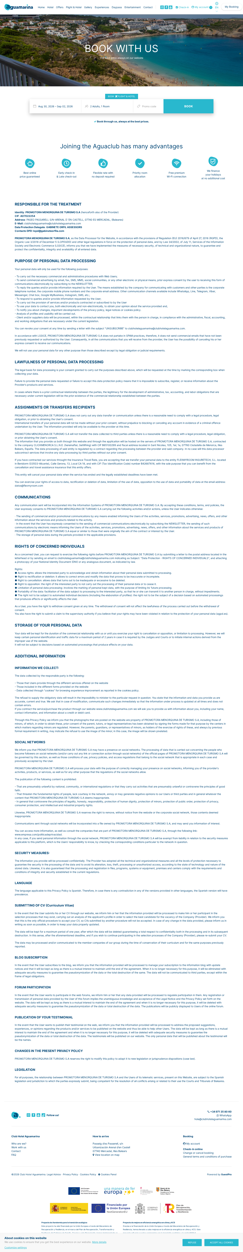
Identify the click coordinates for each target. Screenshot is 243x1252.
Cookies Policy (88, 1174)
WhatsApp (225, 1115)
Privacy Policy (70, 1174)
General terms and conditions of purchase (207, 1156)
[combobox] (56, 106)
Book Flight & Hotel (121, 96)
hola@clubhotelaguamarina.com (213, 1119)
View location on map (107, 1154)
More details (99, 1241)
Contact (16, 1151)
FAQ (13, 1154)
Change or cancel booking (198, 1152)
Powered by (219, 1174)
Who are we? (18, 1143)
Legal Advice (54, 1174)
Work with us (18, 1147)
